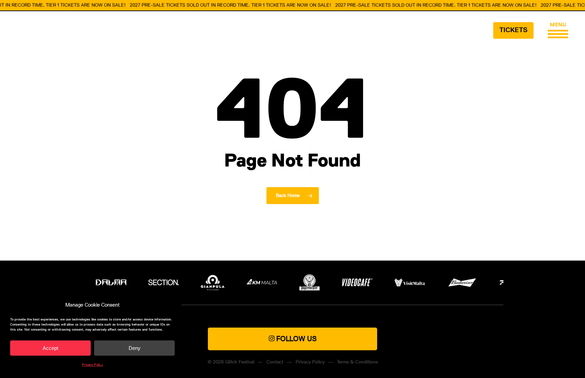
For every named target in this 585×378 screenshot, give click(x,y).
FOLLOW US (296, 338)
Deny (134, 348)
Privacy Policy (92, 364)
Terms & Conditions (357, 362)
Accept (50, 348)
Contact (274, 362)
